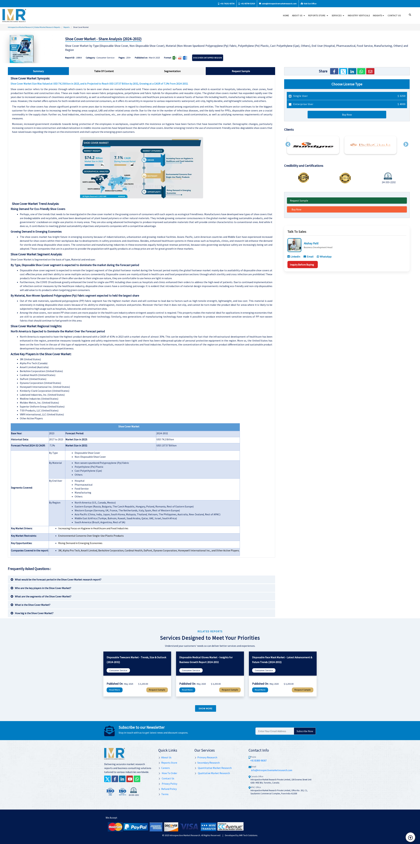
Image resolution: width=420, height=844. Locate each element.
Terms (164, 794)
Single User (349, 95)
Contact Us (167, 778)
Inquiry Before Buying (302, 264)
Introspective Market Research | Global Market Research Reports (34, 27)
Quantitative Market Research (214, 767)
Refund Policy (169, 789)
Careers (165, 767)
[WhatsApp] (361, 71)
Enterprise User (349, 104)
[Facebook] (334, 71)
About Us (297, 15)
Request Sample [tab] (241, 71)
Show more (205, 708)
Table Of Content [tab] (104, 71)
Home (286, 15)
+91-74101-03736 (227, 3)
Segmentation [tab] (172, 71)
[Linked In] (122, 779)
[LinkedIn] (352, 71)
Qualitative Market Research (213, 773)
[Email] (370, 71)
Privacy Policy (169, 783)
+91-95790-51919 (247, 3)
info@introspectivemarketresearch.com (271, 770)
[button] (287, 144)
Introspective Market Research (185, 835)
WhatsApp (326, 256)
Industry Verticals (359, 15)
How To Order (169, 773)
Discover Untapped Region (207, 57)
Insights (377, 15)
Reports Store (317, 15)
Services (337, 15)
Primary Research (207, 757)
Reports (66, 27)
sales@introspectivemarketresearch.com (279, 3)
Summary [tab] (38, 71)
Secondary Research (208, 762)
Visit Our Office (310, 3)
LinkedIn (295, 256)
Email (310, 256)
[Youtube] (129, 779)
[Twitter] (343, 71)
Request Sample (299, 200)
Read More (114, 689)
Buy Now (347, 114)
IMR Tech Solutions (248, 835)
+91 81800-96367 (258, 760)
